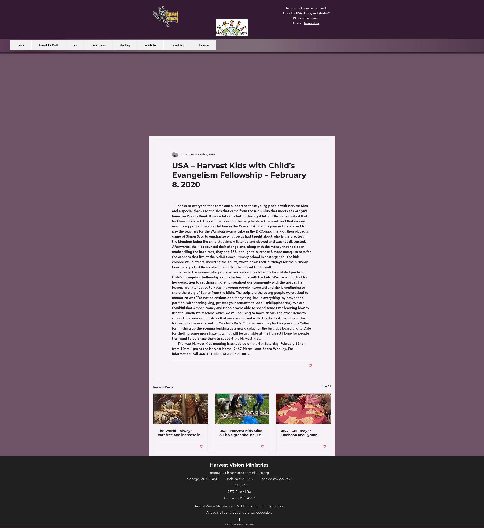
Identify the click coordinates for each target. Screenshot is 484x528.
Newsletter (311, 23)
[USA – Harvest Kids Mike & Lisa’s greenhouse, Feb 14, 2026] (242, 409)
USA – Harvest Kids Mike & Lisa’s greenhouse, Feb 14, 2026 (241, 433)
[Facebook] (239, 519)
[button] (48, 45)
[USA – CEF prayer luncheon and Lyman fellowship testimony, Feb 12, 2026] (303, 409)
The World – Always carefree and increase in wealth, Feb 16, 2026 (179, 433)
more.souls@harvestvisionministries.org (239, 473)
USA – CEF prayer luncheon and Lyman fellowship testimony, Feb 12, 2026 (300, 433)
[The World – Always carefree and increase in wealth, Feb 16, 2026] (180, 409)
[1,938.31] (232, 27)
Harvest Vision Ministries (239, 465)
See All (326, 386)
